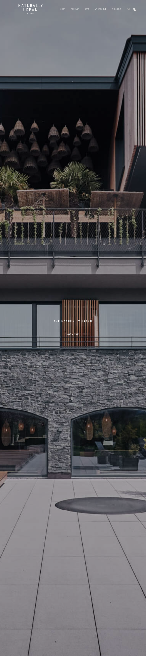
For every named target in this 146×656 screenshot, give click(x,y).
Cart (87, 9)
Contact (75, 9)
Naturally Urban (30, 8)
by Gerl (31, 13)
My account (100, 9)
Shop (63, 9)
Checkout (116, 9)
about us (73, 334)
